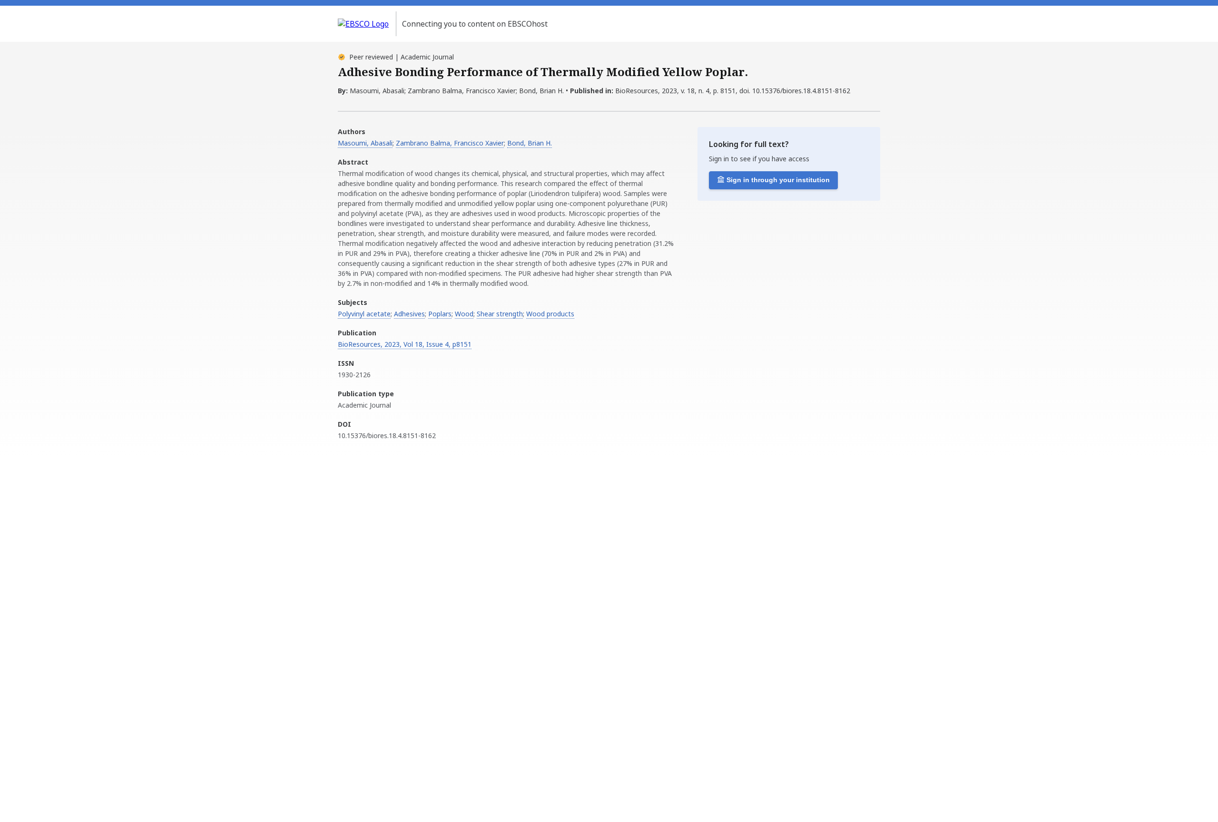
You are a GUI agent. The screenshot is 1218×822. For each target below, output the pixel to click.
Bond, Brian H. (529, 142)
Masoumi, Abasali (365, 142)
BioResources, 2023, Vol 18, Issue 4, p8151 (404, 344)
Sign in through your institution (778, 180)
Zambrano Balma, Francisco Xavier (450, 142)
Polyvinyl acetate (364, 313)
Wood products (550, 313)
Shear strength (500, 313)
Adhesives (409, 313)
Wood (464, 313)
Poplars (440, 313)
